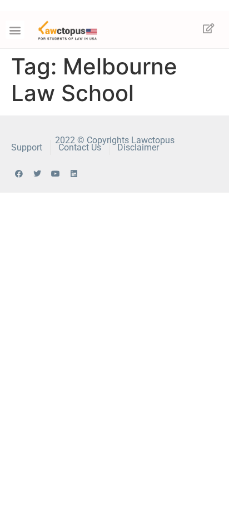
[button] (15, 30)
